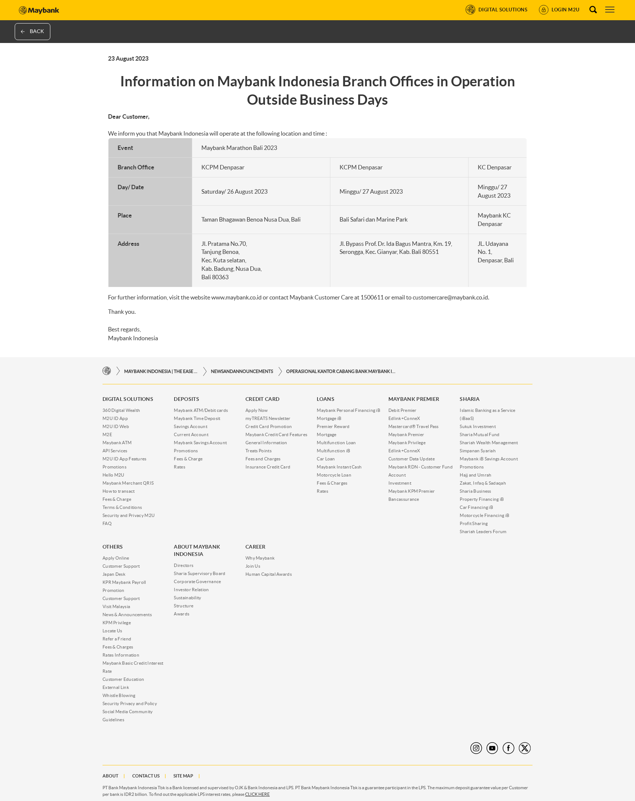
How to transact (119, 491)
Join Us (252, 566)
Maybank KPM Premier (411, 491)
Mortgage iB (329, 418)
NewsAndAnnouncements (242, 371)
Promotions (114, 466)
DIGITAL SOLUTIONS (128, 399)
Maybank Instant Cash (339, 466)
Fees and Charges (263, 458)
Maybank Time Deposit (197, 418)
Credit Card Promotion (268, 426)
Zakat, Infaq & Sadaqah (483, 483)
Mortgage (326, 434)
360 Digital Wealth (121, 410)
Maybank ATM (117, 442)
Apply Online (116, 558)
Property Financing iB (482, 499)
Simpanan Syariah (478, 450)
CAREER (255, 547)
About (110, 775)
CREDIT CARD (262, 399)
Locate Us (112, 630)
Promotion (114, 590)
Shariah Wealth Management (489, 442)
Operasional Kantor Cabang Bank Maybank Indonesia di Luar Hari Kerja (341, 371)
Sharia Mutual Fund (479, 434)
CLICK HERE (257, 794)
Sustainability (187, 597)
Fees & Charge (117, 499)
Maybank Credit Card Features (276, 434)
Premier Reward (333, 426)
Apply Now (256, 410)
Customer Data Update (411, 458)
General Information (266, 442)
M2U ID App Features (125, 458)
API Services (115, 450)
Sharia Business (475, 491)
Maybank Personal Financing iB (348, 410)
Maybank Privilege (407, 442)
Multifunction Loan (336, 442)
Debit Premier (402, 410)
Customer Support (121, 566)
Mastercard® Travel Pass (413, 426)
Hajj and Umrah (475, 475)
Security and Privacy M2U (129, 515)
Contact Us (145, 775)
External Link (116, 687)
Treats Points (258, 450)
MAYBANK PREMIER (414, 399)
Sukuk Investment (478, 426)
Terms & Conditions (122, 507)
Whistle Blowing (119, 695)
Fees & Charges (332, 483)
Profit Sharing (474, 523)
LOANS (325, 399)
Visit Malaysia (116, 606)
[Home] (107, 371)
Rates (179, 466)
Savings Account (190, 426)
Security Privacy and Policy (130, 703)
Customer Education (123, 679)
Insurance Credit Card (267, 466)
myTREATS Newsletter (268, 418)
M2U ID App (115, 418)
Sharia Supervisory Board (199, 573)
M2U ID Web (116, 426)
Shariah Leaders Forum (483, 531)
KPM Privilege (117, 622)
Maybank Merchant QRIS (128, 483)
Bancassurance (403, 499)
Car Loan (326, 458)
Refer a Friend (117, 638)
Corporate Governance (197, 581)
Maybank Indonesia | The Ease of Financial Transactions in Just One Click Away (161, 371)
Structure (183, 605)
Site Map (183, 775)
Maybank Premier (406, 434)
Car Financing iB (476, 507)
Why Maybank (260, 558)
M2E (107, 434)
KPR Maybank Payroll (124, 582)
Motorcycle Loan (334, 475)
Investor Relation (191, 589)
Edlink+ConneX (404, 418)
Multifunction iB (333, 450)
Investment (399, 483)
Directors (183, 565)
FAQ (107, 523)
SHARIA (470, 399)
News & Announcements (127, 614)
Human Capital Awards (268, 574)
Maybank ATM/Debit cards (201, 410)
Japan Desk (114, 574)
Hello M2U (114, 475)
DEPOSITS (186, 399)
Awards (181, 613)
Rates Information (121, 655)
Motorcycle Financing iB (484, 515)
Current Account (191, 434)
